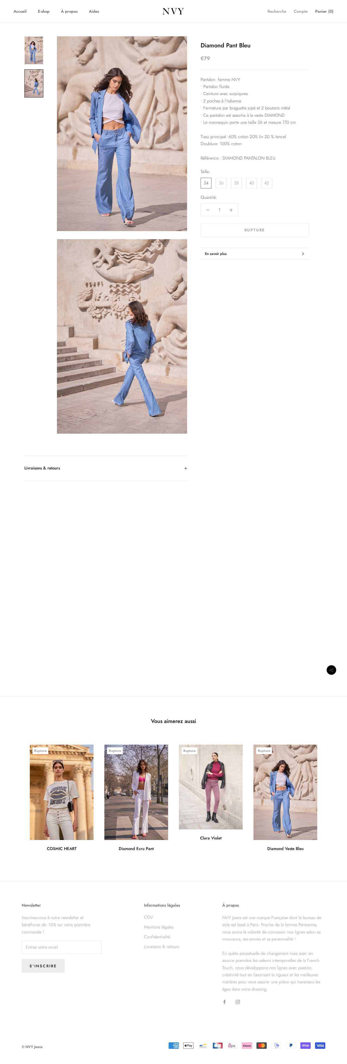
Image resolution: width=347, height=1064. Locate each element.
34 (206, 183)
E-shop (44, 11)
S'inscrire (43, 966)
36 (221, 183)
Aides (94, 11)
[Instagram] (238, 1001)
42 (266, 183)
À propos (69, 11)
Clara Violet (210, 838)
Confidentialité (157, 937)
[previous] (17, 796)
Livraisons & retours (42, 468)
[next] (330, 796)
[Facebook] (224, 1001)
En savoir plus (216, 253)
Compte (301, 11)
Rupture (255, 230)
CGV (148, 917)
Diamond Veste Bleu (285, 849)
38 (236, 183)
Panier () (324, 11)
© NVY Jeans (32, 1046)
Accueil (20, 11)
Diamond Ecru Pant (136, 849)
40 (251, 183)
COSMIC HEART (62, 849)
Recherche (277, 11)
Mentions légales (159, 927)
